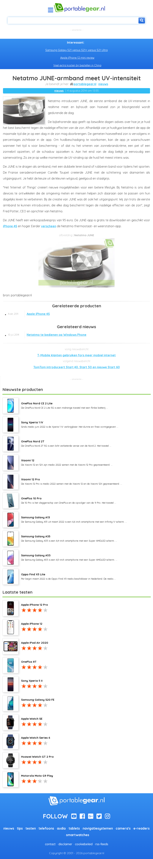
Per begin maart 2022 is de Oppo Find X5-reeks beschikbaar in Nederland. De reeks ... (68, 576)
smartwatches (77, 835)
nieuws (103, 84)
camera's (123, 828)
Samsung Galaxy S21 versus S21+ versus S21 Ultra (76, 50)
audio (61, 828)
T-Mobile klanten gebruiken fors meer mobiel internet (76, 355)
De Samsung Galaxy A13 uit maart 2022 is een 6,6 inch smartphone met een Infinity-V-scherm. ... (74, 519)
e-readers (141, 828)
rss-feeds (101, 844)
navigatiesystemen (98, 828)
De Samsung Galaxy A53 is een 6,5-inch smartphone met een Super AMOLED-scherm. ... (69, 557)
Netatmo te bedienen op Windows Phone (47, 335)
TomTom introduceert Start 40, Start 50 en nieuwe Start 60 (76, 367)
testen (31, 828)
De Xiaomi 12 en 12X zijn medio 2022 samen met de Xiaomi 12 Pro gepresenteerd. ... (67, 462)
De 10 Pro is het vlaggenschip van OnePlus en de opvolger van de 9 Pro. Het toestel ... (68, 500)
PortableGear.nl (85, 84)
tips (20, 828)
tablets (74, 828)
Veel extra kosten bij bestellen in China (77, 65)
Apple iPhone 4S (29, 314)
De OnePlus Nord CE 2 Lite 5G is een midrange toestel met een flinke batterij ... (64, 405)
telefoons (46, 828)
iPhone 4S (10, 226)
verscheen (48, 226)
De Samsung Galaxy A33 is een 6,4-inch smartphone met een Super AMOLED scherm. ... (69, 538)
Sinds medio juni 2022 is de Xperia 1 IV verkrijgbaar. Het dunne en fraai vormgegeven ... (69, 424)
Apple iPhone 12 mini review (77, 57)
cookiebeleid (84, 844)
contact (50, 844)
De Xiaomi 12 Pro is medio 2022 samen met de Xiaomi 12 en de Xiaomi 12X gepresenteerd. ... (71, 481)
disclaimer (65, 844)
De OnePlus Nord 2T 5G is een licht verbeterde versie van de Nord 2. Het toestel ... (66, 443)
